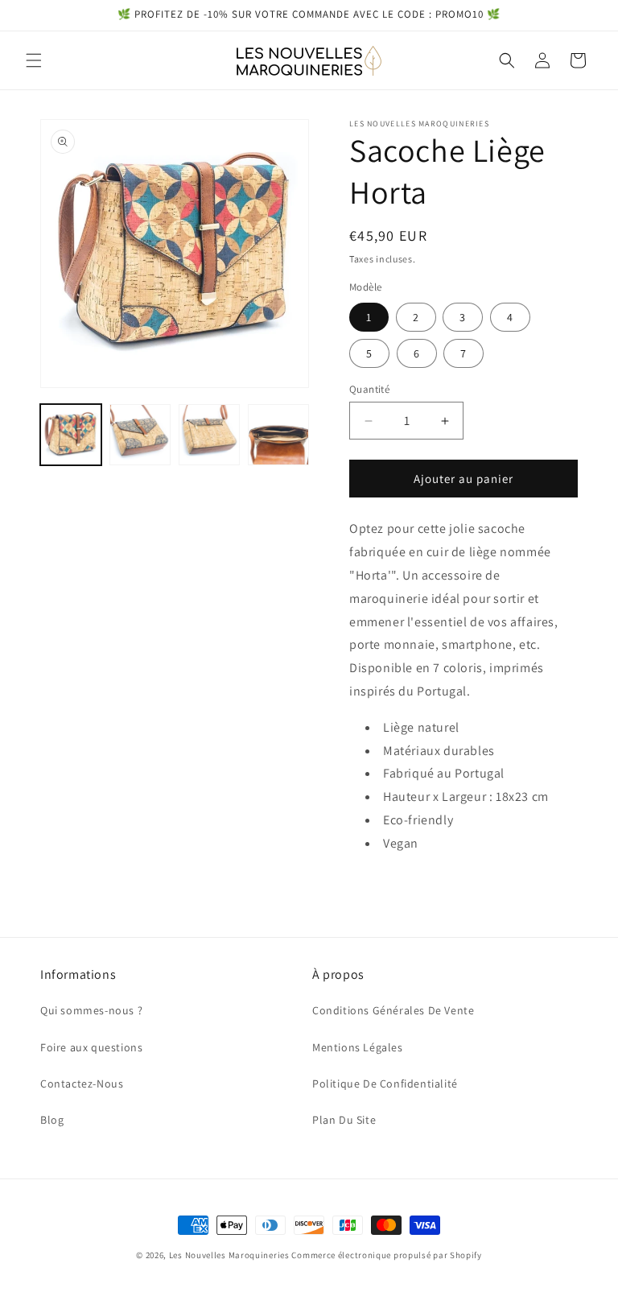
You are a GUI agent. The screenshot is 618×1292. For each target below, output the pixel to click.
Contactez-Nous (81, 1083)
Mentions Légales (357, 1047)
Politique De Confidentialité (385, 1083)
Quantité (369, 389)
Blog (52, 1119)
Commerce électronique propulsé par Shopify (386, 1255)
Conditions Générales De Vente (393, 1010)
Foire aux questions (91, 1047)
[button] (34, 60)
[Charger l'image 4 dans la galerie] (209, 434)
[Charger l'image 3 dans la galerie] (140, 434)
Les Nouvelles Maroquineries (229, 1255)
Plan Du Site (344, 1119)
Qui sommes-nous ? (91, 1010)
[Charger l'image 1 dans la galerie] (70, 434)
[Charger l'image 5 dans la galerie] (278, 434)
